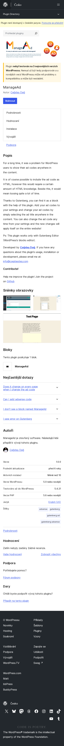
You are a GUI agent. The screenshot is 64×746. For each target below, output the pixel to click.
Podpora (11, 144)
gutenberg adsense (50, 522)
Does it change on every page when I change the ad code (20, 388)
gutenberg (55, 509)
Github (10, 281)
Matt (6, 678)
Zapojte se (40, 646)
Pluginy (38, 630)
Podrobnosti (13, 112)
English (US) (54, 502)
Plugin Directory (11, 14)
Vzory (37, 636)
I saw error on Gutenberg (17, 418)
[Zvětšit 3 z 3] (56, 317)
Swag (38, 662)
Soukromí (8, 636)
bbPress (8, 684)
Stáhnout (10, 101)
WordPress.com (12, 673)
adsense (43, 509)
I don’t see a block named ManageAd (24, 409)
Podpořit (39, 657)
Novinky (8, 625)
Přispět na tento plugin (16, 600)
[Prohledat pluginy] (36, 33)
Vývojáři (11, 136)
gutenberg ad (53, 515)
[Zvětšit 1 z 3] (26, 299)
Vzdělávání (9, 646)
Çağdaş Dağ (18, 92)
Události (38, 651)
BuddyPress (10, 689)
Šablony (38, 625)
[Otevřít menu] (59, 4)
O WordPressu (11, 620)
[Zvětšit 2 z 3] (56, 299)
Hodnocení (12, 120)
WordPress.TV (11, 662)
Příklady (38, 620)
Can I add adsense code (17, 399)
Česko (14, 703)
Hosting (7, 630)
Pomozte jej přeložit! (52, 23)
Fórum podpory (12, 577)
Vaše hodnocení (12, 554)
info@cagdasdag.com (15, 261)
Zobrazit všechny (51, 554)
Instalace (11, 128)
